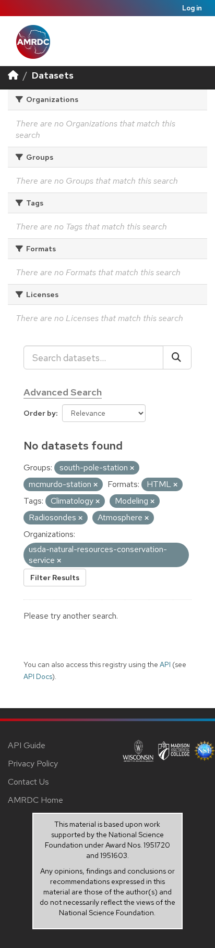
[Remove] (132, 468)
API (165, 664)
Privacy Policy (33, 763)
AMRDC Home (35, 800)
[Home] (13, 75)
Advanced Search (62, 392)
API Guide (26, 745)
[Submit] (177, 357)
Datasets (53, 75)
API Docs (37, 676)
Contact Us (28, 781)
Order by (39, 413)
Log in (192, 8)
